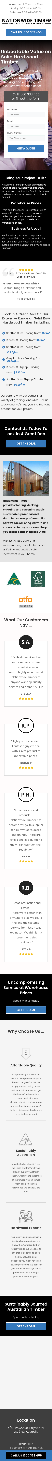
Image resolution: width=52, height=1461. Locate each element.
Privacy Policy (26, 1443)
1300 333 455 (29, 94)
